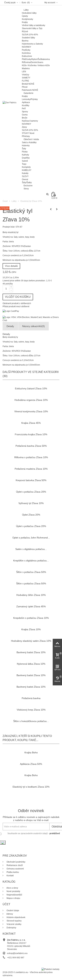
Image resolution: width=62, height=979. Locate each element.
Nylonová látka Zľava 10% (31, 663)
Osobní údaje (12, 910)
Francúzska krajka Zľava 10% (31, 434)
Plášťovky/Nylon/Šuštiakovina (36, 59)
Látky (26, 10)
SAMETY (26, 78)
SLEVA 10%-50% (30, 130)
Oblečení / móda (31, 139)
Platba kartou (12, 872)
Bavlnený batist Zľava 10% (31, 652)
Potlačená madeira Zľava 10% (31, 468)
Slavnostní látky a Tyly (32, 28)
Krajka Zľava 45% (31, 423)
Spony (25, 111)
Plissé (25, 87)
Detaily (10, 326)
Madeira (26, 68)
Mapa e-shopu (13, 898)
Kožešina (26, 53)
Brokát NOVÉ (28, 84)
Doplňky (26, 158)
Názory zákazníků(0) (33, 326)
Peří (24, 108)
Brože (24, 118)
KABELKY (26, 170)
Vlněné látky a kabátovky (33, 25)
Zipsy (24, 127)
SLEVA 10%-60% (30, 34)
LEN (24, 71)
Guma (25, 115)
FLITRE (25, 81)
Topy (24, 164)
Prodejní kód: (9, 227)
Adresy (9, 914)
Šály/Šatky (27, 182)
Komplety (26, 167)
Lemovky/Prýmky (30, 99)
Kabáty (25, 173)
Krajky (25, 22)
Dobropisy (11, 927)
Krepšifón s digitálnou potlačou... (31, 560)
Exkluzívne (27, 56)
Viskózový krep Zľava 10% (31, 709)
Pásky (25, 151)
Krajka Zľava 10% (31, 629)
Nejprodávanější (14, 895)
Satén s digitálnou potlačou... (31, 549)
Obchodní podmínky (15, 862)
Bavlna (25, 41)
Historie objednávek (15, 917)
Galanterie (28, 93)
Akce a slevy (12, 888)
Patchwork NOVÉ (30, 90)
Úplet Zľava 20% (31, 514)
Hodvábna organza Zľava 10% (31, 400)
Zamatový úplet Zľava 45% (31, 606)
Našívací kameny (30, 121)
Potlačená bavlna (31, 698)
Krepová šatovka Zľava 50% (31, 480)
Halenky (26, 145)
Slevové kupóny (14, 921)
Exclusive (28, 185)
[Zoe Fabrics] (9, 102)
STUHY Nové (28, 133)
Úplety (25, 16)
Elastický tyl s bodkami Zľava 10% (31, 786)
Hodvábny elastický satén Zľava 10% (31, 640)
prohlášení (54, 833)
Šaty (24, 148)
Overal (25, 179)
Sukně (25, 161)
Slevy (26, 188)
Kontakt (10, 875)
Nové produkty (13, 891)
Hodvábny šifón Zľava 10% (31, 595)
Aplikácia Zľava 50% (31, 764)
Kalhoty (25, 155)
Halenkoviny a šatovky (32, 44)
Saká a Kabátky (29, 142)
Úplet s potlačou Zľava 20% (31, 491)
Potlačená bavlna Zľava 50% (31, 445)
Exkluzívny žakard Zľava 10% (31, 388)
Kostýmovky (27, 19)
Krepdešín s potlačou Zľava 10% (31, 618)
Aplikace (26, 102)
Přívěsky (26, 136)
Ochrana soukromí (15, 869)
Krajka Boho (31, 752)
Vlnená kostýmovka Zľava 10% (31, 411)
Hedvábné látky (29, 13)
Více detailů (11, 266)
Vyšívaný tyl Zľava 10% (31, 503)
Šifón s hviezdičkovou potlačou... (31, 721)
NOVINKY (26, 47)
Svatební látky (28, 37)
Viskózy (25, 74)
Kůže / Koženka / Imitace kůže (36, 65)
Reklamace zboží (14, 865)
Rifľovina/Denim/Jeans (32, 62)
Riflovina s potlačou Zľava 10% (31, 457)
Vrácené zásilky (13, 924)
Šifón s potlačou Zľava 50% (31, 572)
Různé (25, 31)
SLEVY (25, 176)
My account (50, 2)
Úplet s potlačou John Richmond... (31, 537)
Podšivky (26, 50)
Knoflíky (25, 105)
